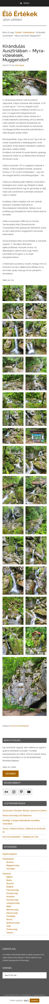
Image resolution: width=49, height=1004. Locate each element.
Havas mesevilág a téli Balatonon (17, 815)
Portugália (10, 916)
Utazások (7, 873)
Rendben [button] (34, 1000)
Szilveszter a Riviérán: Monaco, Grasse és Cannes (25, 810)
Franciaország (12, 890)
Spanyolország (12, 923)
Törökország (11, 929)
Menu (26, 3)
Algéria (9, 877)
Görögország (12, 893)
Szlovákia (10, 869)
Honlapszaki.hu (39, 995)
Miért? (26, 1000)
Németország (12, 909)
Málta (8, 906)
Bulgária (9, 887)
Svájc (8, 926)
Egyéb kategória (10, 854)
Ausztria (14, 726)
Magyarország (12, 865)
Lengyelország (12, 903)
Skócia (9, 919)
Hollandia (10, 896)
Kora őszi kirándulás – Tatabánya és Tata (20, 837)
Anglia (9, 880)
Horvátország (12, 900)
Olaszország (12, 913)
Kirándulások (23, 726)
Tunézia (9, 932)
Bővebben (11, 774)
